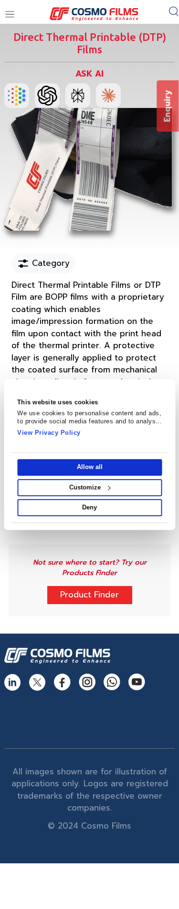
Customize (85, 487)
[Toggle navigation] (10, 14)
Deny (89, 507)
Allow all (90, 467)
